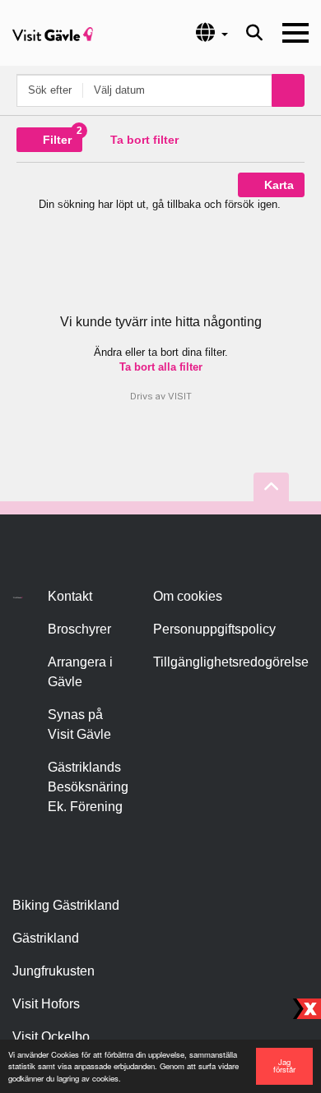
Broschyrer (79, 629)
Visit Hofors (46, 1004)
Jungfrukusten (53, 971)
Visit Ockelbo (51, 1037)
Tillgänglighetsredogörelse (231, 662)
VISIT (180, 396)
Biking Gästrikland (65, 905)
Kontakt (70, 596)
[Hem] (52, 33)
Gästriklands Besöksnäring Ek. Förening (88, 787)
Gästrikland (45, 938)
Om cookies (187, 596)
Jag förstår (284, 1066)
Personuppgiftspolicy (214, 629)
